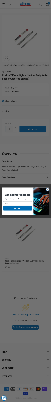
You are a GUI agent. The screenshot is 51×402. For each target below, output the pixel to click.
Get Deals (17, 208)
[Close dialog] (47, 189)
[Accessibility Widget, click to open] (4, 398)
